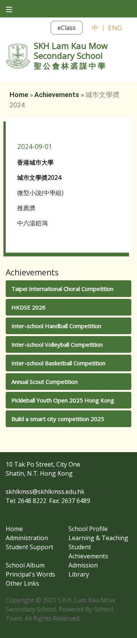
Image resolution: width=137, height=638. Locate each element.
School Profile (88, 529)
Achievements (56, 95)
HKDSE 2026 (28, 307)
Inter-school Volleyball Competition (57, 344)
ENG (115, 27)
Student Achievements (88, 551)
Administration (27, 538)
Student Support (29, 547)
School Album (25, 565)
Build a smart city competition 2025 (57, 419)
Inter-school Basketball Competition (58, 363)
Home (19, 95)
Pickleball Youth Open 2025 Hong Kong (62, 400)
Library (78, 574)
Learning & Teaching (98, 538)
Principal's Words (30, 574)
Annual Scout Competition (44, 381)
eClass (66, 28)
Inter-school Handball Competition (56, 326)
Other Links (22, 583)
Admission (83, 565)
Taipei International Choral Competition (62, 288)
